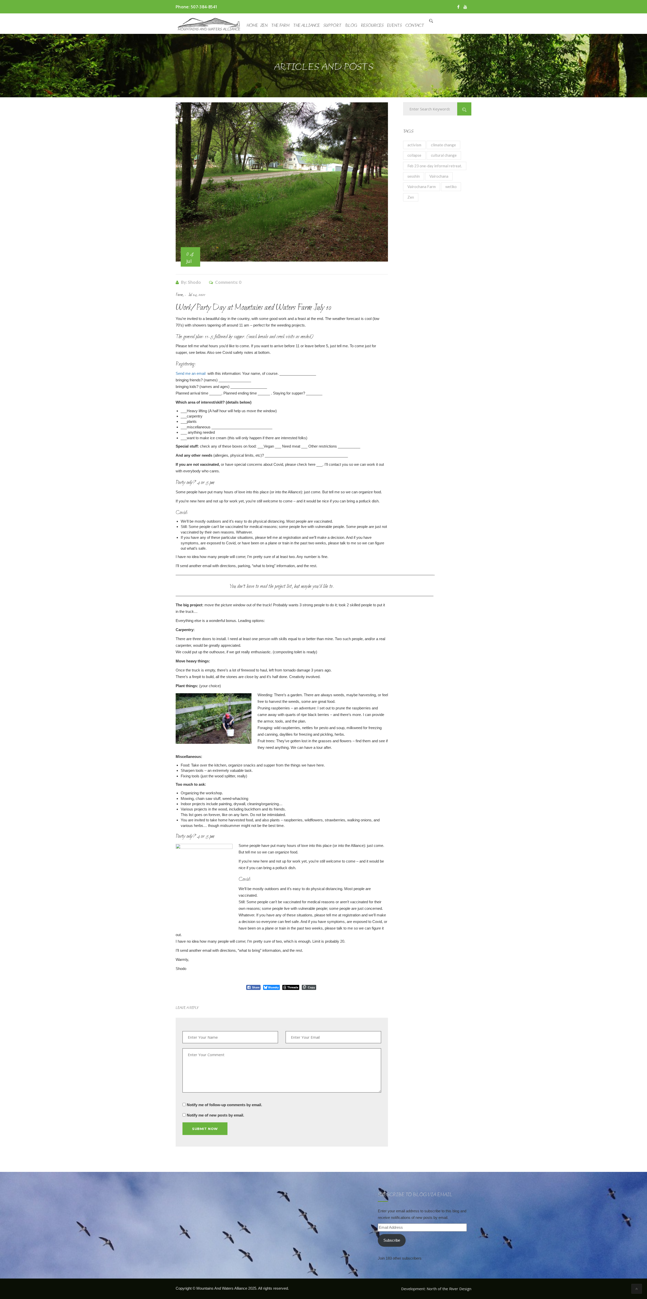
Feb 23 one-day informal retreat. (434, 166)
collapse (414, 155)
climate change (443, 145)
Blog (351, 26)
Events (394, 26)
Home (252, 26)
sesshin (413, 176)
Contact (414, 26)
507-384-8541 (204, 7)
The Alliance (306, 26)
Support (333, 26)
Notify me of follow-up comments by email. (224, 1105)
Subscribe (391, 1240)
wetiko (451, 186)
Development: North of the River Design (436, 1288)
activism (414, 145)
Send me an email (190, 373)
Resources (372, 26)
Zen (264, 26)
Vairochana (438, 176)
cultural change (444, 155)
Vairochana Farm (421, 186)
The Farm (280, 26)
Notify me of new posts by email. (215, 1115)
